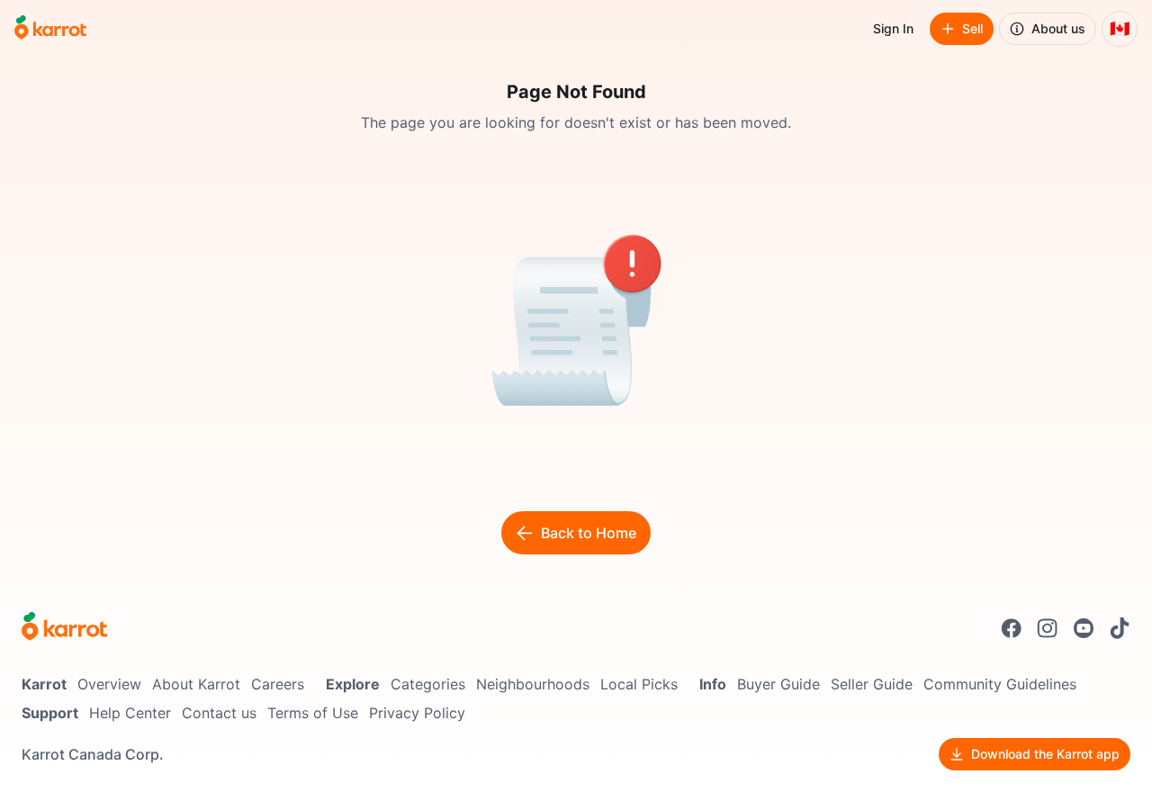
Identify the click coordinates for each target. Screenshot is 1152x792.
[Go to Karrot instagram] (1047, 628)
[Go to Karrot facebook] (1011, 628)
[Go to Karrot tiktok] (1119, 628)
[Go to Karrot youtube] (1083, 628)
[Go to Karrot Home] (64, 628)
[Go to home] (50, 28)
